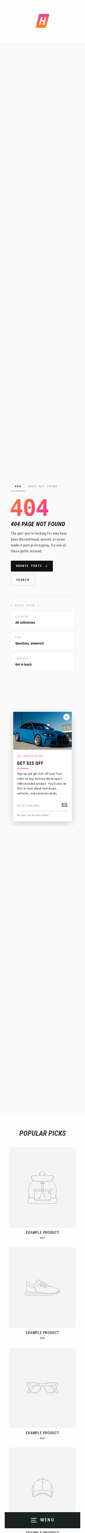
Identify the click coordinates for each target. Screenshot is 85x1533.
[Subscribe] (64, 805)
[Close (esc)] (66, 717)
